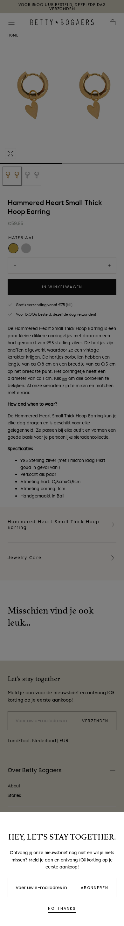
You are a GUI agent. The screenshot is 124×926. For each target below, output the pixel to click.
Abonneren (94, 887)
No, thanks (62, 908)
